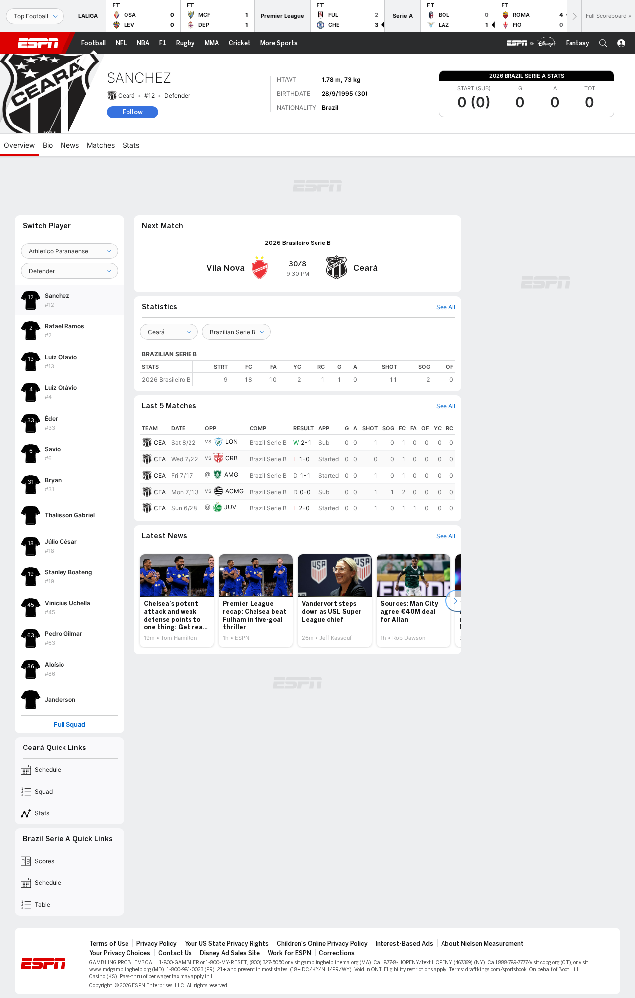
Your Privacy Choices (119, 953)
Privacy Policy (156, 943)
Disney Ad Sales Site (230, 953)
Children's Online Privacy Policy (322, 943)
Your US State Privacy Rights (227, 943)
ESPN (38, 43)
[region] (324, 373)
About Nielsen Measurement (482, 943)
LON (231, 441)
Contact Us (175, 953)
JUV (230, 507)
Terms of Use (108, 943)
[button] (603, 43)
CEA (160, 442)
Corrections (337, 953)
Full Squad (69, 724)
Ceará (126, 95)
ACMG (234, 491)
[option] (177, 600)
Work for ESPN (289, 953)
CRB (231, 458)
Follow (133, 112)
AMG (231, 474)
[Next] (574, 16)
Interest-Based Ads (404, 943)
